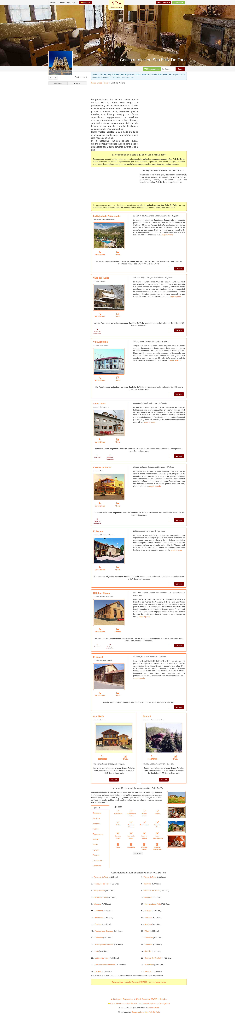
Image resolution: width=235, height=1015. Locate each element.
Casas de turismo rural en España (123, 1003)
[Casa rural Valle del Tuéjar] (108, 297)
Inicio (54, 2)
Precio (95, 844)
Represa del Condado (153, 958)
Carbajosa (148, 897)
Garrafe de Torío (100, 897)
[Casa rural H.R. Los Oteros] (108, 612)
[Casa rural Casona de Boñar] (108, 487)
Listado (59, 83)
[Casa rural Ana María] (114, 738)
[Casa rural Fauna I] (164, 738)
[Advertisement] (67, 178)
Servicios (96, 818)
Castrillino (147, 884)
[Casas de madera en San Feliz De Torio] (144, 833)
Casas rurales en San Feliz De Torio (146, 1012)
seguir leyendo (167, 234)
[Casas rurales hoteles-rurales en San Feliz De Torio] (144, 811)
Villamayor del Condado (104, 944)
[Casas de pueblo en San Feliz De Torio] (118, 833)
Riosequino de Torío (101, 884)
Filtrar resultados (152, 69)
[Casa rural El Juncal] (108, 676)
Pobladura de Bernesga (104, 931)
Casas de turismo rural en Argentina (155, 1003)
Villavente (97, 904)
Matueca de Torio (101, 958)
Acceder (178, 2)
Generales (97, 865)
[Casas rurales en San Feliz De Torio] (118, 811)
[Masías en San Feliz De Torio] (118, 822)
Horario (96, 850)
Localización (97, 860)
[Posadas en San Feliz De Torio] (157, 811)
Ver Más (179, 268)
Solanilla (148, 951)
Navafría (148, 971)
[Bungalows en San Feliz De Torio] (131, 844)
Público (95, 829)
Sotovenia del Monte (151, 890)
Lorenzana (99, 910)
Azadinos (148, 924)
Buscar (180, 69)
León (106, 83)
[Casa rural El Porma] (108, 551)
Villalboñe (148, 917)
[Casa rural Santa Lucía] (108, 423)
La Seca (98, 971)
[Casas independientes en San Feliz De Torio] (157, 833)
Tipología (96, 807)
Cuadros (98, 924)
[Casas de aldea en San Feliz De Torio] (157, 822)
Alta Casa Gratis (68, 2)
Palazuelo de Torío (101, 877)
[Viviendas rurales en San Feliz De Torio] (144, 844)
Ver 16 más (137, 854)
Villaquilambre (99, 890)
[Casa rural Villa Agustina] (108, 361)
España (86, 2)
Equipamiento (98, 834)
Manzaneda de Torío (153, 904)
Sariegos (148, 910)
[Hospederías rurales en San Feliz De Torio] (131, 833)
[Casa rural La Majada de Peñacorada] (108, 235)
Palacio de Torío (150, 877)
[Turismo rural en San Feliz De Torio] (144, 822)
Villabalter (148, 944)
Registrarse (164, 2)
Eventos (96, 855)
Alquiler (96, 839)
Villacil (147, 931)
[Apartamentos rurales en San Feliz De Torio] (131, 811)
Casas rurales (96, 83)
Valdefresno (149, 964)
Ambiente (96, 823)
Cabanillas (99, 937)
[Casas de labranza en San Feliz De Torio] (131, 822)
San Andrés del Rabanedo (105, 964)
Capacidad (97, 813)
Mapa (77, 83)
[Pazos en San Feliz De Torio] (118, 844)
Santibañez (99, 917)
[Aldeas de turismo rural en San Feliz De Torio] (157, 844)
